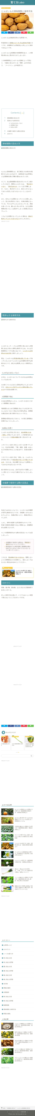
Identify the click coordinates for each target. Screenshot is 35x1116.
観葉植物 (6, 1005)
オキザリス (7, 949)
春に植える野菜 (8, 979)
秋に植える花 (8, 996)
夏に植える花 (8, 966)
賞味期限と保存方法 (6, 8)
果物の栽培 (7, 988)
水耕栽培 (6, 992)
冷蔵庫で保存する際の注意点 (16, 131)
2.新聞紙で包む (14, 125)
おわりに (10, 133)
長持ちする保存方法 (13, 120)
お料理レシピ (8, 945)
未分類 (6, 983)
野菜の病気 (7, 1013)
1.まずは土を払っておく (16, 123)
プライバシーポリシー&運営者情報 (18, 1111)
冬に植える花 (8, 958)
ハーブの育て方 (8, 953)
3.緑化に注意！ (14, 127)
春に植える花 (8, 975)
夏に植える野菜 (8, 971)
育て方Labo (17, 2)
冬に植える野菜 (8, 962)
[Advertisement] (17, 87)
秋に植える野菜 (8, 1001)
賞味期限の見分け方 (13, 118)
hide (22, 113)
